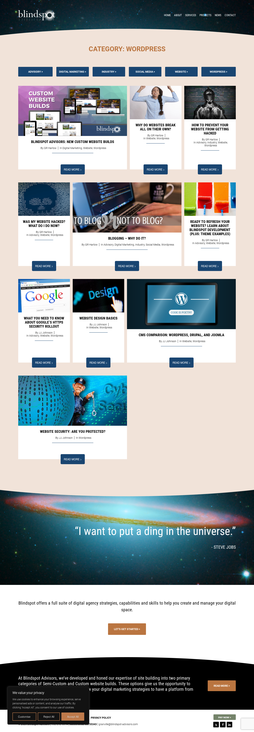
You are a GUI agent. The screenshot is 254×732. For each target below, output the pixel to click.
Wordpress (217, 71)
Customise (24, 716)
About (178, 15)
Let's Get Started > (127, 629)
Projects (205, 15)
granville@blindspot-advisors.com (118, 724)
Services (190, 15)
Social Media (144, 71)
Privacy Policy (101, 717)
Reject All (48, 716)
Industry (108, 71)
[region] (48, 706)
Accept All (73, 716)
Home (167, 15)
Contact (230, 15)
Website (180, 71)
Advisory (34, 71)
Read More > (73, 169)
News (218, 15)
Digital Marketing (71, 71)
